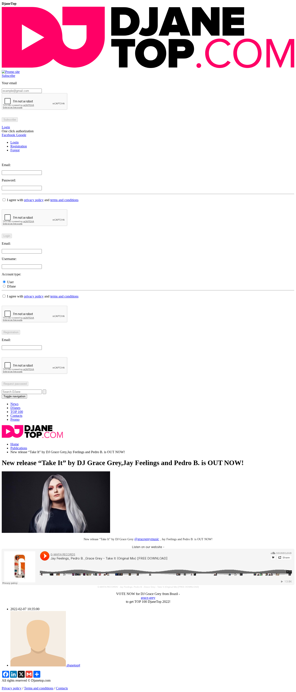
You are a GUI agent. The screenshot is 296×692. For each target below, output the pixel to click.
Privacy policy (11, 688)
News (14, 404)
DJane (11, 286)
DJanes (15, 408)
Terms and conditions (38, 688)
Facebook (8, 135)
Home (14, 444)
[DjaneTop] (148, 68)
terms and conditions (64, 200)
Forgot (15, 150)
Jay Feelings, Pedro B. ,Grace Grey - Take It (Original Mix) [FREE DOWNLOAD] (159, 587)
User (10, 282)
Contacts (16, 415)
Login (14, 142)
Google (20, 135)
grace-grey (148, 598)
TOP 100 (16, 412)
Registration (18, 146)
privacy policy (34, 200)
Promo (15, 419)
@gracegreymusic (146, 539)
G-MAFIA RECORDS (108, 587)
